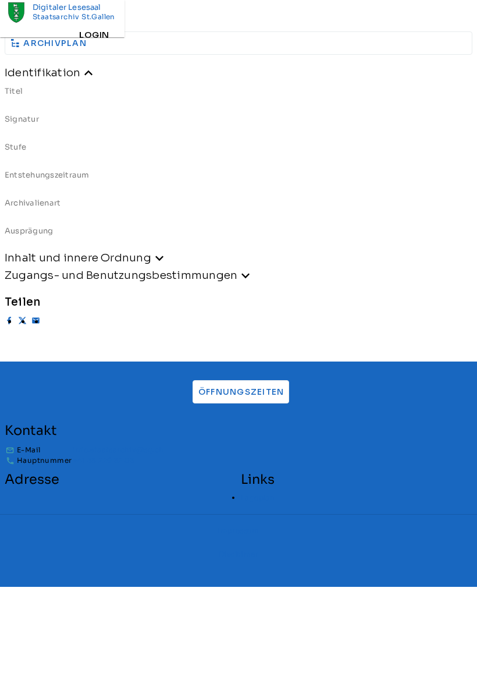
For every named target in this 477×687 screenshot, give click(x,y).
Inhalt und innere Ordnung (78, 257)
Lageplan (258, 497)
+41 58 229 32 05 (103, 460)
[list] (238, 165)
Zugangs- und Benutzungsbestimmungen (121, 275)
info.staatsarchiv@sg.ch (118, 449)
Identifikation (42, 72)
